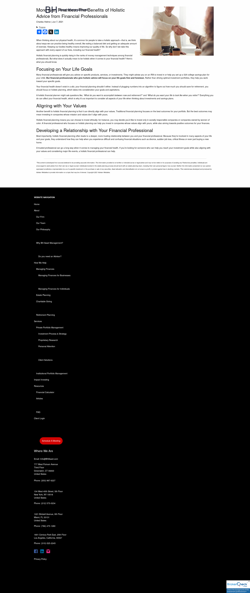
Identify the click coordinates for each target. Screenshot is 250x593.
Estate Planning (43, 295)
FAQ (38, 412)
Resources (39, 386)
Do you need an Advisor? (49, 256)
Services (38, 321)
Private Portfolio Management (49, 327)
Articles (39, 398)
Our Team (40, 223)
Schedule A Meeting (51, 440)
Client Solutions (45, 359)
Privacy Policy (40, 559)
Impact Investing (41, 379)
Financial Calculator (45, 392)
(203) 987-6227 (48, 480)
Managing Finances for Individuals (54, 288)
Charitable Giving (44, 301)
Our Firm (40, 216)
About (36, 210)
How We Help (40, 262)
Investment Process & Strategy (52, 333)
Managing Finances (45, 268)
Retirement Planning (45, 314)
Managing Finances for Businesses (54, 275)
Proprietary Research (48, 340)
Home (36, 204)
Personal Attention (46, 346)
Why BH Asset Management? (49, 242)
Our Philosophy (43, 229)
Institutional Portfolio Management (51, 373)
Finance (42, 27)
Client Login (39, 418)
